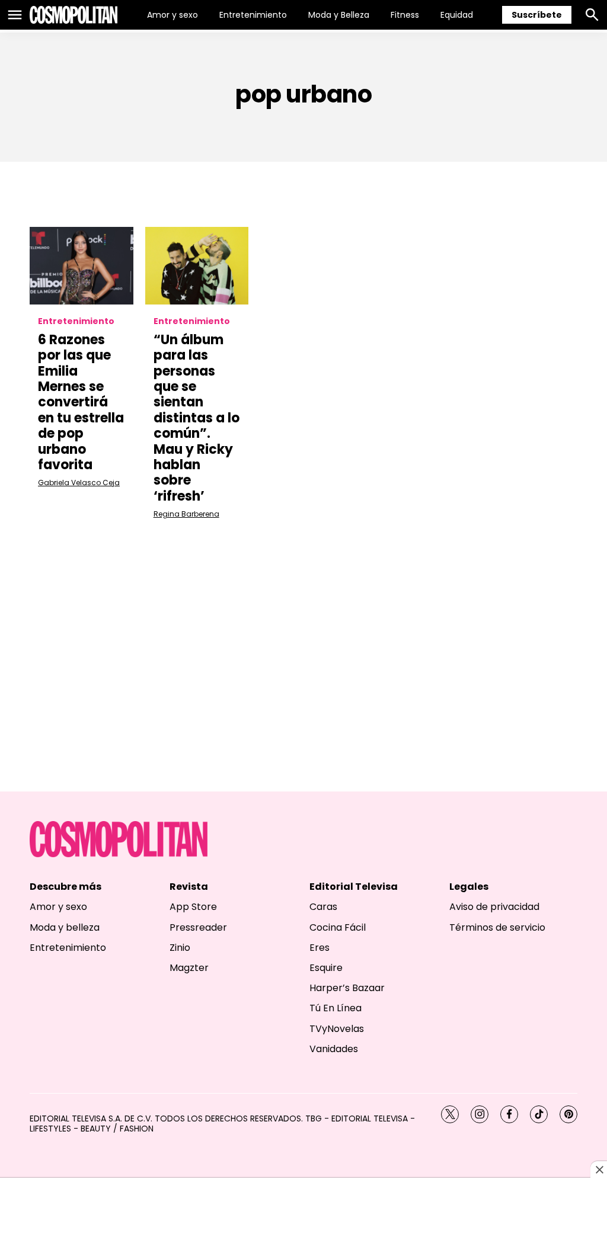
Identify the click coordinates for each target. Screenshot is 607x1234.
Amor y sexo (172, 15)
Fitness (405, 15)
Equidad (456, 15)
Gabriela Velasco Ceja (79, 482)
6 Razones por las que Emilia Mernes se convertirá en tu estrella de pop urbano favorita (81, 402)
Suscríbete (537, 15)
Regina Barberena (186, 514)
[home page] (73, 15)
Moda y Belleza (338, 15)
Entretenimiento (253, 15)
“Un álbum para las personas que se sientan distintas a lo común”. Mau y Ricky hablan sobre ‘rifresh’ (196, 418)
